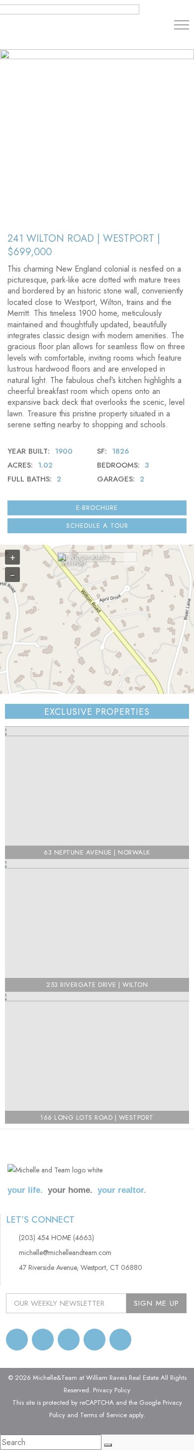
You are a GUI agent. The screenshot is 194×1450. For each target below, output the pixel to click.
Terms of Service (103, 1415)
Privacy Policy (111, 1390)
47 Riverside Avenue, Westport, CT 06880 (80, 1267)
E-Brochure (97, 507)
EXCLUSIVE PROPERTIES (97, 711)
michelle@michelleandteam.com (65, 1252)
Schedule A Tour (97, 525)
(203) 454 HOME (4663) (56, 1238)
